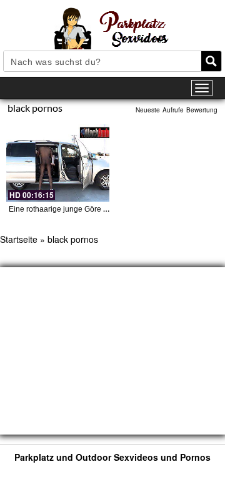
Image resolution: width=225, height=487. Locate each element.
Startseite (19, 239)
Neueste (148, 110)
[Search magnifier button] (211, 61)
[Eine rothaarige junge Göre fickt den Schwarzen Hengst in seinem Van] (57, 163)
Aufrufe (173, 110)
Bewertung (202, 110)
